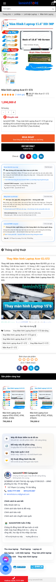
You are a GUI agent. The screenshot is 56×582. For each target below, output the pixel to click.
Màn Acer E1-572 (10, 348)
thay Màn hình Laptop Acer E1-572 (17, 339)
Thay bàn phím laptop (41, 553)
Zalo (6, 569)
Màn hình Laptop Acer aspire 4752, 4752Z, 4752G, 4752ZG (14, 415)
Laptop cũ (37, 549)
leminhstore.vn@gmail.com (18, 494)
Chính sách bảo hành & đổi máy (17, 508)
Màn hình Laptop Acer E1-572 (15, 343)
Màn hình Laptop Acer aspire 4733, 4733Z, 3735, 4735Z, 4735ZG (40, 415)
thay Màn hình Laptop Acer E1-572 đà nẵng (30, 331)
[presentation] (2, 403)
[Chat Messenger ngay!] (6, 560)
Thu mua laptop (11, 549)
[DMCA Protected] (37, 567)
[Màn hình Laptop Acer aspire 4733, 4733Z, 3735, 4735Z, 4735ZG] (41, 397)
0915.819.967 (29, 491)
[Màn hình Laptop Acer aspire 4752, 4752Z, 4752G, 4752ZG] (14, 397)
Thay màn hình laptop (27, 557)
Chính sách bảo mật (12, 512)
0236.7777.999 (14, 491)
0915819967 (28, 147)
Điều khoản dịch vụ (12, 505)
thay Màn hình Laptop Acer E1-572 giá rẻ (19, 335)
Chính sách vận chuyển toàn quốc (18, 516)
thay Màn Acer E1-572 (39, 343)
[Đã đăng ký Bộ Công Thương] (19, 567)
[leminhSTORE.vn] (28, 2)
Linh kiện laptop (23, 553)
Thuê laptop (25, 549)
